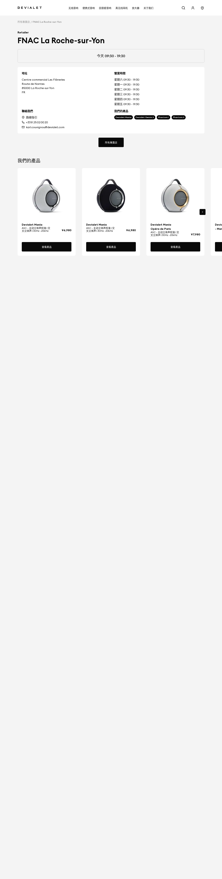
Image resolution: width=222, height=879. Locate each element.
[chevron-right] (203, 212)
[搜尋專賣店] (202, 8)
